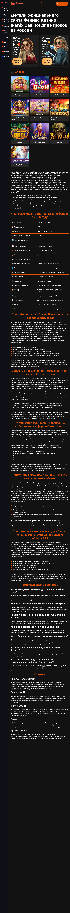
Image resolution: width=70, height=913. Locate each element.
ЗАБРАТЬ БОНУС (17, 61)
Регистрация (61, 4)
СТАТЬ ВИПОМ (47, 61)
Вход (47, 4)
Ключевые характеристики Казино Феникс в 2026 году (32, 196)
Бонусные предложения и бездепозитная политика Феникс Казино (36, 200)
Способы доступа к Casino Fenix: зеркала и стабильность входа (35, 198)
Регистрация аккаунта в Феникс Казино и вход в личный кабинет (35, 204)
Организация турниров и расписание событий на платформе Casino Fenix (38, 202)
